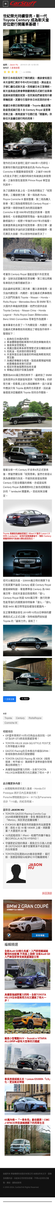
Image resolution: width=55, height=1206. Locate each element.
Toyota (8, 718)
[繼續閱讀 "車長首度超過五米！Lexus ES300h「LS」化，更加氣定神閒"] (27, 1100)
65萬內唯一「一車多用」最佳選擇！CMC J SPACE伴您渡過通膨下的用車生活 (27, 1121)
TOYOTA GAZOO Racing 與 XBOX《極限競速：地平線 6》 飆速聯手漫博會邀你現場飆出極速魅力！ (28, 762)
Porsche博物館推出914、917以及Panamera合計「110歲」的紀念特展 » (27, 799)
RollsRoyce (35, 718)
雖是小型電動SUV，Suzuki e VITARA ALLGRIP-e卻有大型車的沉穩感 (26, 1040)
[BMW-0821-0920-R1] (27, 920)
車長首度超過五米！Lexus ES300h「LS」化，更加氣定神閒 (27, 1080)
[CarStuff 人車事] (23, 1)
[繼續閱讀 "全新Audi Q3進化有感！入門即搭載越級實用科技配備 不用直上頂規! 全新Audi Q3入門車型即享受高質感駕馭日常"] (27, 975)
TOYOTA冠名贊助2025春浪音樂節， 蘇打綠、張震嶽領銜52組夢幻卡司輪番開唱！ (27, 855)
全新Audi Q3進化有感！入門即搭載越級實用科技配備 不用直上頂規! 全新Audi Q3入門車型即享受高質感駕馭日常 (27, 953)
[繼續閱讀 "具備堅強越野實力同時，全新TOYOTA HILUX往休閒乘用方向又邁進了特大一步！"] (27, 1018)
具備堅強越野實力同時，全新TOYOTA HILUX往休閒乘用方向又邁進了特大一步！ (28, 771)
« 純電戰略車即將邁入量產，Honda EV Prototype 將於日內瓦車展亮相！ (24, 791)
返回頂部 (47, 893)
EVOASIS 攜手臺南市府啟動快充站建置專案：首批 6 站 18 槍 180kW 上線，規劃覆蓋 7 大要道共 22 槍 (28, 827)
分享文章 (9, 699)
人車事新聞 (15, 67)
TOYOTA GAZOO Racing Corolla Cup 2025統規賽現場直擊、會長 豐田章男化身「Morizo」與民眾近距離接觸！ (28, 817)
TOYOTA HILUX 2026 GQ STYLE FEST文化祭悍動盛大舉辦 (28, 745)
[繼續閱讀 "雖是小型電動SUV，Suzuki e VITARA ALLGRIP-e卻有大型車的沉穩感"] (27, 1059)
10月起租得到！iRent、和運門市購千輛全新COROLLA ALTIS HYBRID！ (28, 837)
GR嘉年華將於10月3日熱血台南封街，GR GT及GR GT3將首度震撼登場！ (28, 737)
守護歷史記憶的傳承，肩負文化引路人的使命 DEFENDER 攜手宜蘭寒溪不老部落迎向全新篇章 (28, 846)
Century (20, 718)
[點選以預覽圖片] (26, 44)
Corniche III (11, 722)
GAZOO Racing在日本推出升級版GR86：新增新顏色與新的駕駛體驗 (28, 752)
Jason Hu (14, 64)
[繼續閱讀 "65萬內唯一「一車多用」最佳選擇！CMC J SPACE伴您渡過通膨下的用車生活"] (27, 1141)
